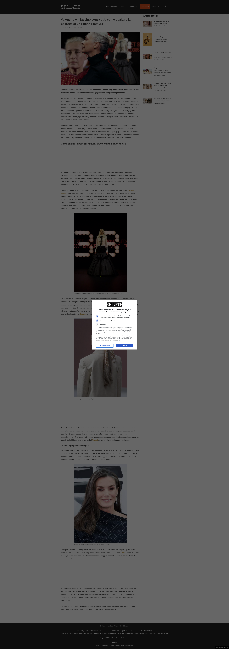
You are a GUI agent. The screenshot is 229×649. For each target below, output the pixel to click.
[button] (114, 324)
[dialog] (114, 325)
